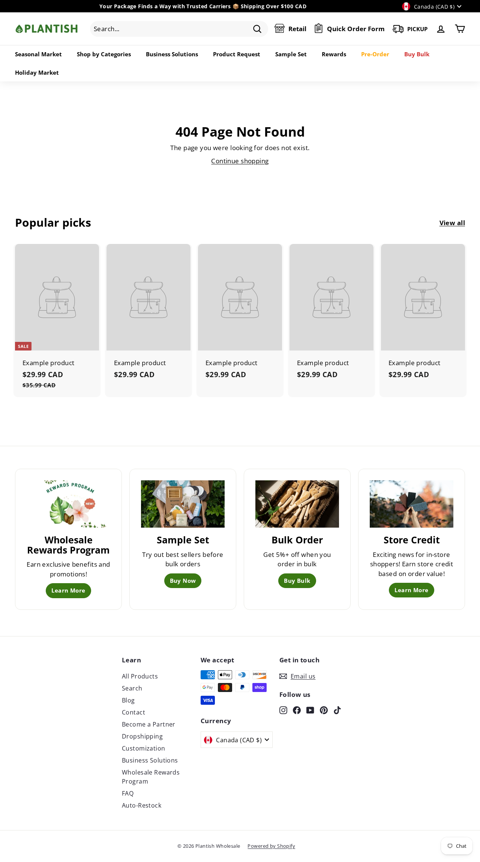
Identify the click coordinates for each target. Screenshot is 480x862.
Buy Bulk (416, 54)
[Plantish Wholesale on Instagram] (283, 709)
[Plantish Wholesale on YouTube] (310, 709)
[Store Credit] (411, 503)
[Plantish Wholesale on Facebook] (297, 709)
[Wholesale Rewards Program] (68, 503)
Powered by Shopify (271, 845)
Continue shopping (239, 160)
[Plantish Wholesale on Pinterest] (324, 709)
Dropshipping (142, 736)
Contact (133, 712)
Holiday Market (37, 72)
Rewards (334, 54)
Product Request (236, 54)
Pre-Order (375, 54)
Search (132, 688)
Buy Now (183, 580)
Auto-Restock (141, 805)
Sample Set (291, 54)
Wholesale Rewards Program (151, 776)
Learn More (68, 590)
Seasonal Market (38, 54)
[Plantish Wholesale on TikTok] (337, 709)
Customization (143, 748)
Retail (297, 28)
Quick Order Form (356, 28)
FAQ (128, 793)
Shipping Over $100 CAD (273, 6)
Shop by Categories (104, 54)
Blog (128, 700)
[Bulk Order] (297, 503)
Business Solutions (172, 54)
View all (452, 222)
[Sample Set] (183, 503)
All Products (140, 676)
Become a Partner (149, 724)
